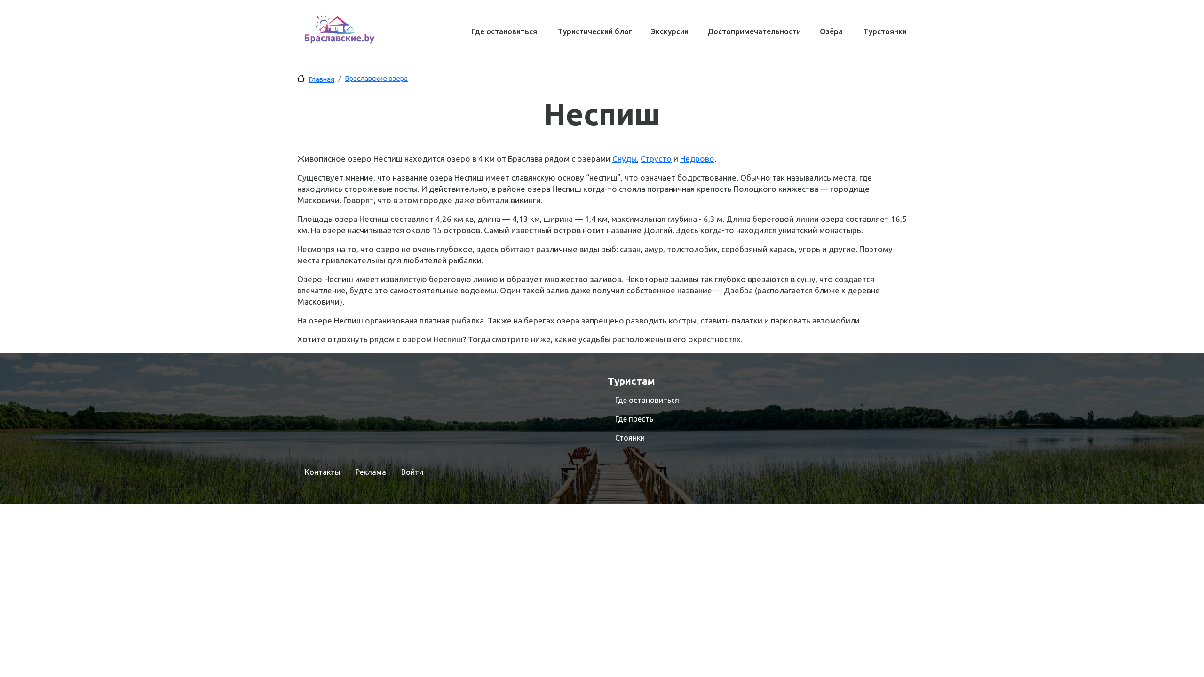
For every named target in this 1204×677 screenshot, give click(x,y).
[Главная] (339, 29)
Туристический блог (595, 31)
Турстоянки (885, 31)
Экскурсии (670, 31)
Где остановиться (504, 31)
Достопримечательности (754, 31)
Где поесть (634, 419)
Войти (412, 472)
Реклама (371, 472)
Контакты (323, 472)
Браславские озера (376, 78)
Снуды (624, 158)
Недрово (697, 158)
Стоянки (630, 437)
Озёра (831, 31)
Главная (321, 79)
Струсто (656, 158)
